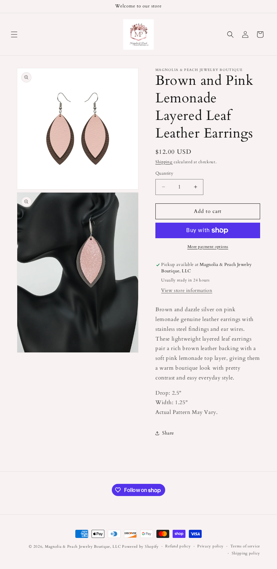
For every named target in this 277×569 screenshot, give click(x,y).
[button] (14, 34)
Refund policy (178, 546)
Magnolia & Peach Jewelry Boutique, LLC (83, 546)
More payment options (207, 246)
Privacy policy (210, 546)
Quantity (164, 173)
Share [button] (168, 433)
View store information (186, 290)
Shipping (164, 162)
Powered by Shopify (140, 546)
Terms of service (245, 546)
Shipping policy (246, 553)
